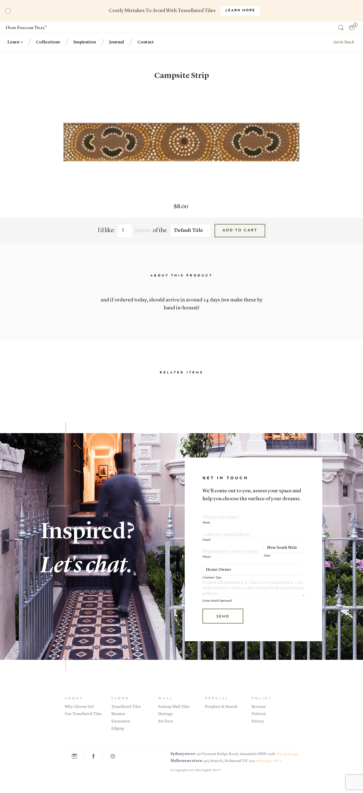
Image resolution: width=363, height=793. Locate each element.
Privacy (258, 721)
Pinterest (115, 756)
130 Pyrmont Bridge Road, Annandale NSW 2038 (235, 754)
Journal (116, 42)
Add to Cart (239, 230)
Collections (48, 42)
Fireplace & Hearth (221, 707)
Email (206, 539)
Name (206, 522)
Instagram (77, 756)
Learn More (240, 10)
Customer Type (212, 577)
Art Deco (165, 721)
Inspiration (84, 42)
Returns (259, 707)
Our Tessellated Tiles (83, 714)
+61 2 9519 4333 (286, 754)
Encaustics (120, 721)
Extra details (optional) (217, 600)
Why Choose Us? (79, 707)
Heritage (165, 714)
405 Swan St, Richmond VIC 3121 (229, 761)
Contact (145, 42)
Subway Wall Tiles (174, 707)
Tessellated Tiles (126, 707)
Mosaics (118, 714)
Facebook (96, 756)
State (267, 555)
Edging (117, 729)
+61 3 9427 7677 (269, 761)
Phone (206, 556)
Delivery (259, 714)
